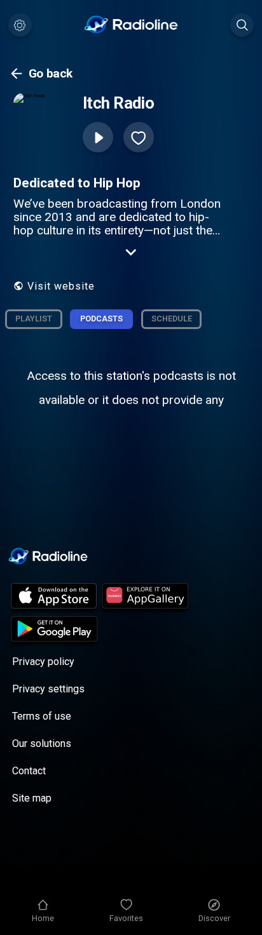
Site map (32, 798)
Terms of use (41, 716)
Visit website (61, 286)
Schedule (171, 318)
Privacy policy (43, 662)
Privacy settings (48, 689)
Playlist (33, 318)
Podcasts (101, 318)
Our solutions (41, 743)
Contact (29, 771)
